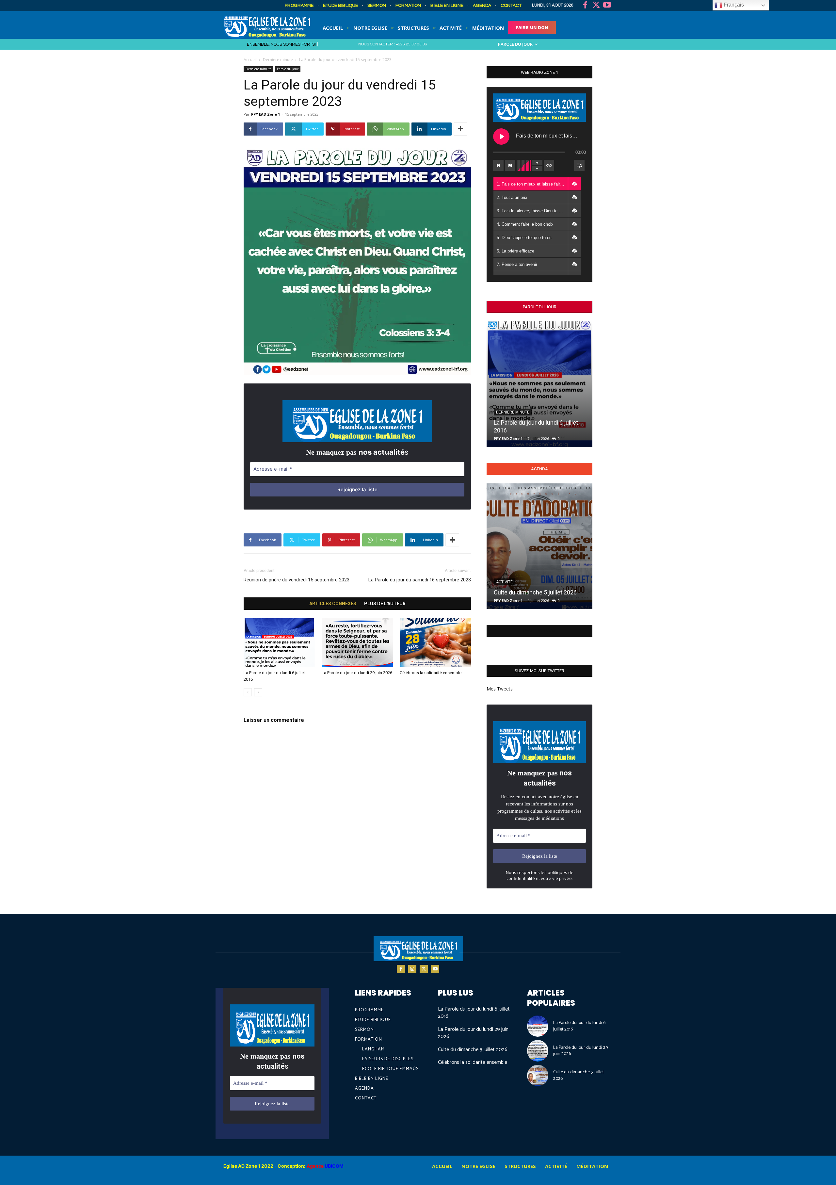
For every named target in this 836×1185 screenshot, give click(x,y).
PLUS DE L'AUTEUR (385, 603)
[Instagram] (412, 969)
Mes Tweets (500, 689)
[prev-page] (248, 692)
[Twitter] (596, 5)
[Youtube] (607, 5)
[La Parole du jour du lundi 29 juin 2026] (357, 642)
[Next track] (510, 165)
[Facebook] (585, 5)
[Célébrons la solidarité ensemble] (435, 642)
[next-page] (258, 692)
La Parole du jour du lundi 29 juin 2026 (357, 672)
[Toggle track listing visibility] (579, 165)
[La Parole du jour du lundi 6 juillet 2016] (279, 642)
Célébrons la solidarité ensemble (430, 672)
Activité (504, 582)
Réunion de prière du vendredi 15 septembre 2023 (296, 580)
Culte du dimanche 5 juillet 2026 (535, 592)
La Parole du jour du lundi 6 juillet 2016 (474, 1013)
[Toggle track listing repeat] (549, 165)
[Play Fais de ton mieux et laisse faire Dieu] (501, 136)
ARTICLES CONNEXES (332, 603)
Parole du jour (287, 69)
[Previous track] (498, 165)
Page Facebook (539, 631)
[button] (574, 183)
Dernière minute (278, 59)
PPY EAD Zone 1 (265, 114)
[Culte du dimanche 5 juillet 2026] (539, 546)
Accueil (250, 59)
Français (733, 5)
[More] (460, 129)
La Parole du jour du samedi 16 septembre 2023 (419, 580)
